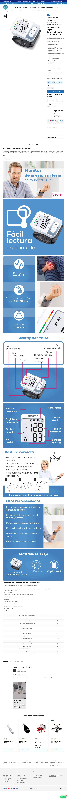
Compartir (50, 96)
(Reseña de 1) (53, 24)
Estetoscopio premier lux (56, 741)
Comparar (50, 94)
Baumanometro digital (58, 115)
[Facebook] (57, 788)
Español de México (60, 3)
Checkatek (37, 739)
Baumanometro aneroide (43, 10)
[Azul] (35, 747)
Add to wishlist (63, 19)
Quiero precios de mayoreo (40, 3)
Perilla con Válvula (23, 741)
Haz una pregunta (58, 94)
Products (12, 10)
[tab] (7, 661)
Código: (48, 106)
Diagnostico (26, 10)
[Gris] (37, 747)
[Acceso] (55, 7)
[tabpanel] (33, 688)
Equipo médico (19, 10)
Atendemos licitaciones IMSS (8, 1)
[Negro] (39, 747)
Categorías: (49, 108)
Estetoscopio (58, 152)
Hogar (7, 10)
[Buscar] (57, 7)
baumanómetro (57, 113)
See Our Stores (24, 778)
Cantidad (48, 85)
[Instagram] (60, 788)
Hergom (59, 116)
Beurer (55, 116)
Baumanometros (33, 10)
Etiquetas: (49, 113)
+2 (41, 747)
